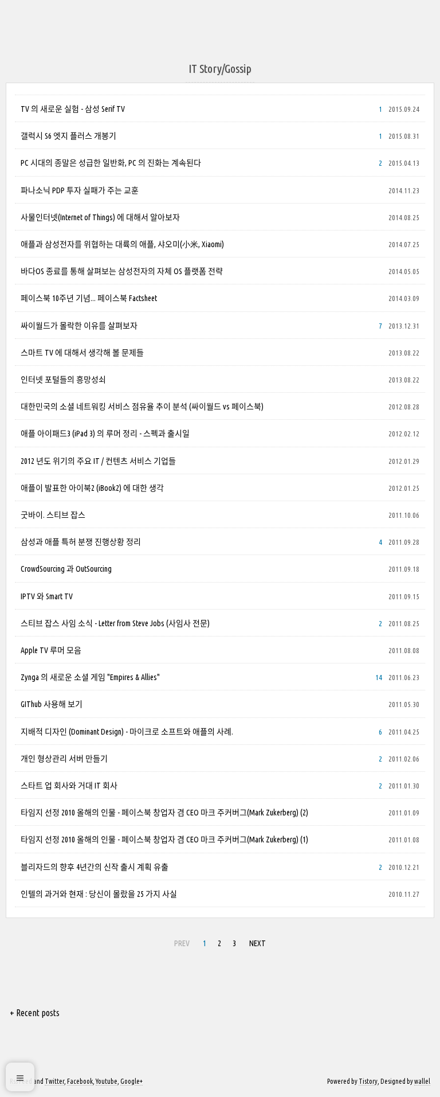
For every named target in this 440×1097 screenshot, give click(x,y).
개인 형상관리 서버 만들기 (64, 758)
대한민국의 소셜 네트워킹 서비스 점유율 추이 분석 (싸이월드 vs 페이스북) (142, 406)
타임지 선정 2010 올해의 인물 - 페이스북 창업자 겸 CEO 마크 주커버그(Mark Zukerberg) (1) (164, 839)
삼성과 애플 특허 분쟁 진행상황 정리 (81, 541)
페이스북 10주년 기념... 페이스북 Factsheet (89, 298)
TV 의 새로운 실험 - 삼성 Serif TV (73, 109)
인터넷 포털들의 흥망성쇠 (63, 379)
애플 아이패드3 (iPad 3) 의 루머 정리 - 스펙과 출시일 (105, 433)
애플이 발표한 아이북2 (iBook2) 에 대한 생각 (92, 488)
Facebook (80, 1081)
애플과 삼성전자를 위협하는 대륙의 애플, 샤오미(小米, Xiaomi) (122, 244)
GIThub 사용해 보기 (51, 704)
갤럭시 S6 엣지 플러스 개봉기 (68, 135)
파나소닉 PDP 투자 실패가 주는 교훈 (80, 190)
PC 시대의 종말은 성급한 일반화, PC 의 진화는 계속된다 (111, 162)
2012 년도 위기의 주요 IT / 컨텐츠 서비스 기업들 (98, 461)
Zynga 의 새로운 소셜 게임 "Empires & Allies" (90, 677)
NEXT (257, 943)
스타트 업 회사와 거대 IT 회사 (69, 785)
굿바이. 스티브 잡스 (53, 515)
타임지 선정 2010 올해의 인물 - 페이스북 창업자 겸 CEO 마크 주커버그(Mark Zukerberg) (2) (164, 812)
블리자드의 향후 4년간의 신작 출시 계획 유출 (94, 867)
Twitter (54, 1081)
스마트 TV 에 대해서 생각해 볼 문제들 (82, 352)
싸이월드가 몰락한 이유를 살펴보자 (79, 325)
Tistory (368, 1081)
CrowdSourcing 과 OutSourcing (66, 568)
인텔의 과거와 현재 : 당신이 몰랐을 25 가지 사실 (99, 894)
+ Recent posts (35, 1013)
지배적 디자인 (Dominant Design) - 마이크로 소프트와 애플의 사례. (127, 731)
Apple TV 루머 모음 (51, 650)
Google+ (131, 1081)
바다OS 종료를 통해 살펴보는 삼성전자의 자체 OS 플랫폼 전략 (122, 271)
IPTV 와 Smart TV (47, 596)
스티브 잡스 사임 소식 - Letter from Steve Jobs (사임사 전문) (115, 623)
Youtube (106, 1081)
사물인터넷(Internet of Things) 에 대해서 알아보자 (100, 217)
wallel (422, 1081)
